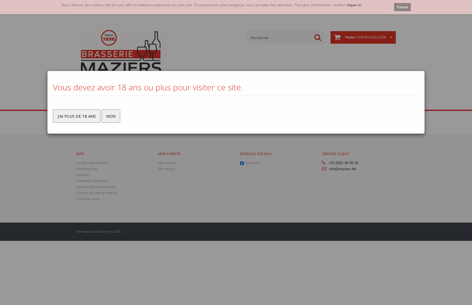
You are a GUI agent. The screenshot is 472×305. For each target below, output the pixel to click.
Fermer (402, 7)
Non (111, 116)
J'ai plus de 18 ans (77, 116)
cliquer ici (353, 5)
